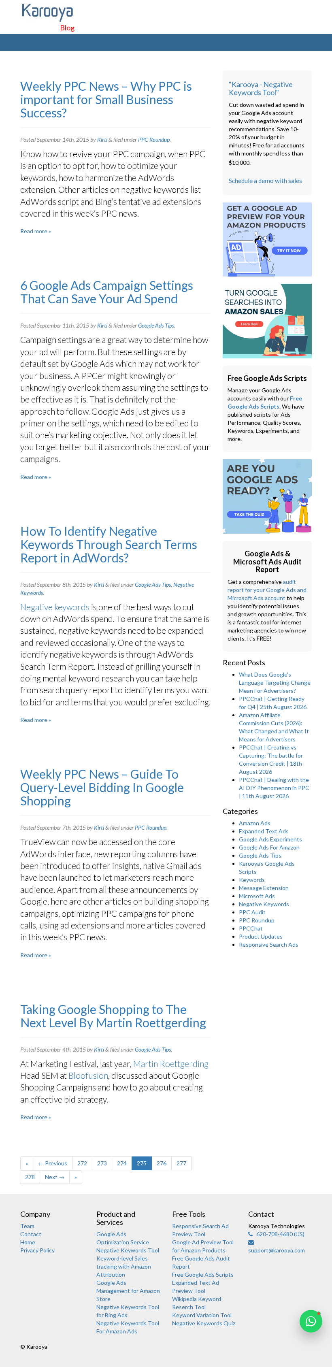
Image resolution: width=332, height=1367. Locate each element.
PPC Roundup (154, 139)
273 (102, 1163)
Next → (54, 1176)
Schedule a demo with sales (265, 180)
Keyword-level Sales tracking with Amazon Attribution (123, 1266)
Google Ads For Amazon (269, 847)
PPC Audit (252, 912)
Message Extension (264, 887)
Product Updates (261, 936)
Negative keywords (54, 607)
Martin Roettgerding (171, 1063)
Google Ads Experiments (270, 839)
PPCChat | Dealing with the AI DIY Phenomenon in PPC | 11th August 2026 (274, 787)
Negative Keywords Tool (127, 1250)
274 (122, 1163)
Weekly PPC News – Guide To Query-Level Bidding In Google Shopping (102, 787)
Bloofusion (88, 1075)
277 (181, 1163)
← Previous (52, 1163)
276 (161, 1163)
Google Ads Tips (156, 325)
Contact (30, 1234)
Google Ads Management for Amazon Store (128, 1290)
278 (30, 1176)
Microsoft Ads (257, 895)
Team (27, 1225)
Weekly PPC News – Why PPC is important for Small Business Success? (106, 99)
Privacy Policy (37, 1250)
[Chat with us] (311, 1321)
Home (27, 1242)
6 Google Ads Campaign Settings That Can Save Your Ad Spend (106, 292)
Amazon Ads (254, 823)
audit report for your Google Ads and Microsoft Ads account (267, 589)
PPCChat (251, 928)
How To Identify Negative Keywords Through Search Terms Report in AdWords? (108, 544)
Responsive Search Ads (268, 944)
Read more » (35, 231)
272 (82, 1163)
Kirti (102, 139)
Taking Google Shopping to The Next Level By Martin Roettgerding (113, 1016)
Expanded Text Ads (264, 831)
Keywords (252, 879)
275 (142, 1163)
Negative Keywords (264, 904)
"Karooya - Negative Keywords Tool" (261, 88)
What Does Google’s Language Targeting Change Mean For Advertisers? (275, 682)
